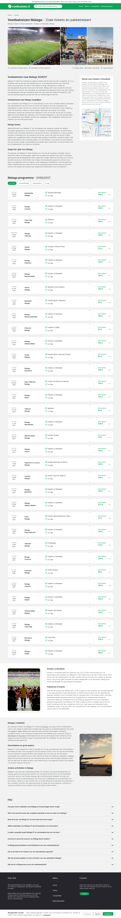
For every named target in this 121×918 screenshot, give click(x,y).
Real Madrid (12, 736)
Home (81, 6)
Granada (45, 727)
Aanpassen (87, 914)
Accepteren (108, 914)
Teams (87, 6)
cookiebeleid (46, 915)
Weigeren (98, 914)
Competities (95, 6)
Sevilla (13, 731)
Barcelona (22, 736)
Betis (20, 731)
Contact (84, 893)
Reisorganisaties (106, 6)
